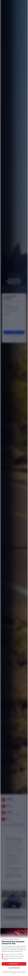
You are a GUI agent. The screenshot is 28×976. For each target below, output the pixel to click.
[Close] (24, 926)
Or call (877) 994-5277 (14, 968)
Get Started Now (14, 963)
